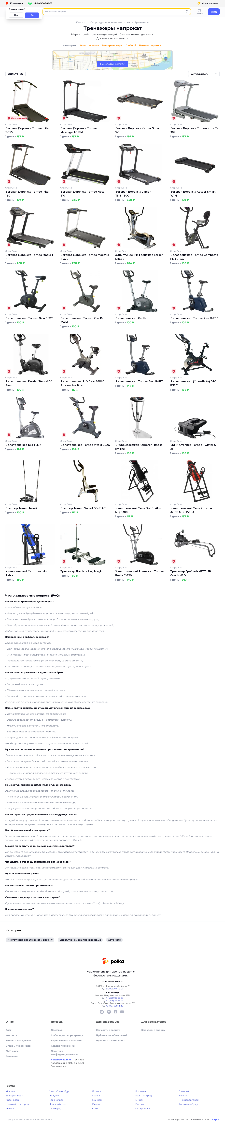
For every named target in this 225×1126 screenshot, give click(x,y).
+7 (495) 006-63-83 (114, 998)
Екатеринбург (14, 1095)
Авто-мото (114, 939)
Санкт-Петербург (59, 1091)
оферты (215, 1119)
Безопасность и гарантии (67, 1040)
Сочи (95, 1108)
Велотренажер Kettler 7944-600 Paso (28, 383)
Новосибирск (57, 1104)
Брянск (96, 1091)
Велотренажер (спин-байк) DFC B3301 (193, 383)
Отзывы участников (18, 1045)
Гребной (131, 45)
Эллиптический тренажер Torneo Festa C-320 (139, 573)
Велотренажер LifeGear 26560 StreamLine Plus (82, 383)
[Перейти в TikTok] (115, 1012)
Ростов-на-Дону (188, 1104)
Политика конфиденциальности (65, 1053)
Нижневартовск (188, 1099)
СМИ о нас (12, 1051)
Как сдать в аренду (108, 1030)
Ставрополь (142, 1108)
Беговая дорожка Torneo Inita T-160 (28, 193)
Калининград (143, 1095)
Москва (10, 1091)
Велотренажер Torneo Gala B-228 (29, 318)
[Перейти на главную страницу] (113, 961)
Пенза (96, 1104)
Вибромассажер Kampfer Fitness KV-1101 (138, 446)
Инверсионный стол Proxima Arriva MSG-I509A (191, 510)
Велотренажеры (112, 45)
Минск (139, 1099)
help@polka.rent (61, 1059)
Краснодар (12, 1099)
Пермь (139, 1104)
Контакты (11, 1035)
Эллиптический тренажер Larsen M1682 (139, 256)
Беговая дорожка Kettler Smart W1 (137, 130)
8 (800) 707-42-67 (114, 988)
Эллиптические (89, 45)
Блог (8, 1030)
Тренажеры (142, 22)
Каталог (81, 22)
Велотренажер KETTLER (23, 444)
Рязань (10, 1108)
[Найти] (187, 11)
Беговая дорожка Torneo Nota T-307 (194, 130)
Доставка (56, 1030)
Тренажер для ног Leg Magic (81, 571)
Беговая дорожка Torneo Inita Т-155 (27, 130)
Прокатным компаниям (110, 1040)
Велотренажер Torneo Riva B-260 (194, 318)
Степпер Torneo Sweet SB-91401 (83, 508)
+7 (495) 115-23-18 (114, 1000)
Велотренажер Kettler (131, 318)
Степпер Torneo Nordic (21, 508)
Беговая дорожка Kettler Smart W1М (192, 193)
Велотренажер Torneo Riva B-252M (81, 320)
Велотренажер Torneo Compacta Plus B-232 (194, 256)
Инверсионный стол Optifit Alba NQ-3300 (138, 510)
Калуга (183, 1095)
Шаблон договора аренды (67, 1035)
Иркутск (54, 1095)
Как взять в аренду (153, 1030)
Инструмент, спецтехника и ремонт (30, 939)
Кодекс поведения (63, 1045)
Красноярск (56, 1099)
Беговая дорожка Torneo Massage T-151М (78, 130)
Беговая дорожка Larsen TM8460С (133, 193)
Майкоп (97, 1099)
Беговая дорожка (150, 45)
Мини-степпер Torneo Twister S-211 (193, 446)
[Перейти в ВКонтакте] (102, 1012)
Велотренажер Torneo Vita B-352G (85, 444)
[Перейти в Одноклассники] (109, 1012)
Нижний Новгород (17, 1104)
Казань (96, 1095)
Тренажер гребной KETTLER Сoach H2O (190, 573)
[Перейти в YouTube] (122, 1012)
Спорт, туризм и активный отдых (110, 22)
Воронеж (141, 1091)
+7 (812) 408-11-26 (114, 1006)
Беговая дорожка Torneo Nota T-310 (84, 193)
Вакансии (12, 1056)
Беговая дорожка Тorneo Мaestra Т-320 (84, 256)
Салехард (54, 1108)
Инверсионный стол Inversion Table (26, 573)
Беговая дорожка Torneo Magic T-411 (29, 256)
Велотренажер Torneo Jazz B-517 (139, 381)
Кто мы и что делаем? (19, 1040)
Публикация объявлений (111, 1035)
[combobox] (204, 74)
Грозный (184, 1091)
